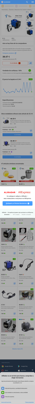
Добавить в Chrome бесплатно (16, 203)
